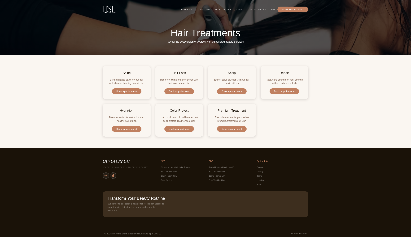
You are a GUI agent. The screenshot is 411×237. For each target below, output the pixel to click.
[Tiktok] (113, 175)
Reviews (205, 9)
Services (186, 9)
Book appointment (293, 9)
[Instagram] (106, 175)
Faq (273, 9)
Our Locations (256, 9)
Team (239, 9)
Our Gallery (223, 9)
